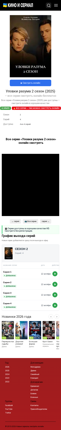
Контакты (34, 405)
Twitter (8, 413)
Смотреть (54, 273)
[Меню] (56, 5)
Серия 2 (7, 282)
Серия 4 (7, 303)
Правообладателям (38, 409)
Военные (34, 397)
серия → (45, 221)
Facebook (9, 405)
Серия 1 (7, 272)
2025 (7, 371)
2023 (7, 378)
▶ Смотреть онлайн (30, 83)
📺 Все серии (30, 221)
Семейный (34, 374)
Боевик (33, 394)
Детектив (34, 390)
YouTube (8, 409)
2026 (7, 367)
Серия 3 (7, 293)
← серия (15, 221)
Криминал (34, 386)
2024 (7, 374)
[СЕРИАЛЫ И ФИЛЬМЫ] (18, 5)
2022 (7, 382)
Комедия (34, 378)
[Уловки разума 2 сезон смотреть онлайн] (30, 76)
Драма (33, 371)
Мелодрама (35, 367)
